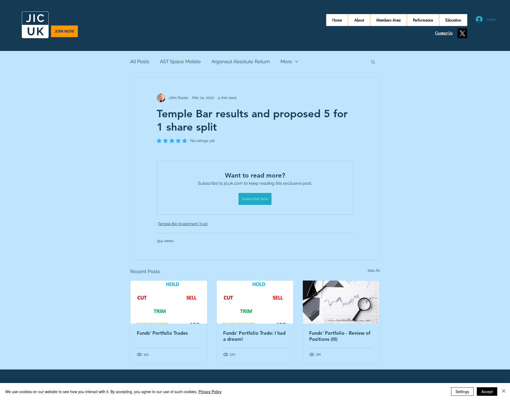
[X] (462, 33)
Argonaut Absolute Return (240, 61)
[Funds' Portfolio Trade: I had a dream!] (255, 302)
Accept (487, 391)
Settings (462, 391)
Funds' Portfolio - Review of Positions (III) (339, 336)
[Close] (503, 391)
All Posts (139, 61)
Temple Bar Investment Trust (183, 224)
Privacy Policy (210, 391)
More (286, 61)
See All (374, 270)
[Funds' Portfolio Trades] (168, 302)
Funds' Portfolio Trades (162, 333)
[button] (373, 61)
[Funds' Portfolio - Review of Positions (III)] (341, 302)
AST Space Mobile (180, 61)
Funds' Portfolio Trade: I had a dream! (254, 336)
